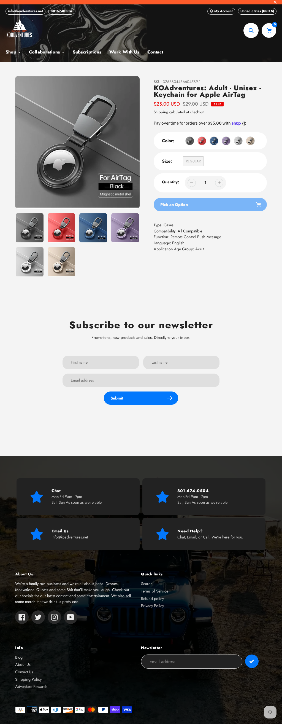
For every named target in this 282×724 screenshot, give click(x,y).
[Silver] (238, 140)
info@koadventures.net (25, 11)
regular (193, 161)
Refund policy (152, 598)
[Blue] (214, 140)
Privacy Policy (152, 605)
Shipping (161, 112)
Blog (19, 657)
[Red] (201, 140)
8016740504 (61, 11)
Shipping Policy (28, 679)
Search (147, 583)
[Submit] (252, 661)
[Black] (189, 140)
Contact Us (24, 672)
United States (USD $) (257, 11)
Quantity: (170, 182)
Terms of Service (154, 591)
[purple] (226, 140)
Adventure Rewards (31, 686)
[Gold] (250, 140)
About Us (23, 664)
